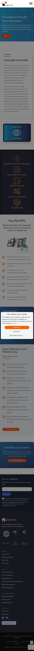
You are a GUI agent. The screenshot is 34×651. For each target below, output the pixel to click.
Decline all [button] (17, 331)
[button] (17, 335)
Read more (14, 323)
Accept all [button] (17, 327)
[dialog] (17, 325)
